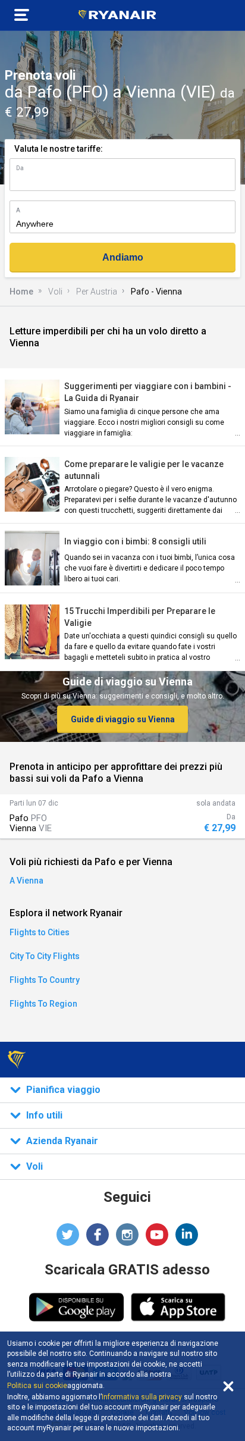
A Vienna (26, 880)
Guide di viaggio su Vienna (123, 719)
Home (21, 291)
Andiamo (122, 257)
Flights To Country (45, 980)
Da (20, 168)
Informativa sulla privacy (142, 1397)
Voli (55, 291)
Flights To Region (43, 1003)
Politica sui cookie (37, 1386)
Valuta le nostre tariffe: (58, 149)
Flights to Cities (40, 932)
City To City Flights (45, 956)
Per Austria (96, 291)
